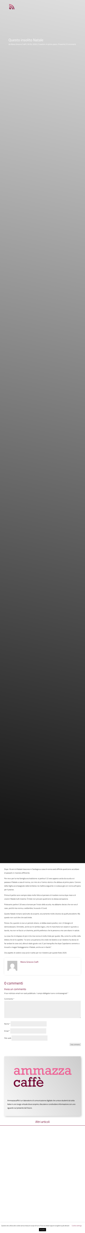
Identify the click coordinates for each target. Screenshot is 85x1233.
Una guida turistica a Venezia (20, 1176)
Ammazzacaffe (14, 1179)
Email (7, 1031)
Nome (7, 1023)
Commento (9, 998)
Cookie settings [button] (77, 1225)
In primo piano (51, 44)
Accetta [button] (42, 1230)
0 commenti (71, 44)
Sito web (7, 1038)
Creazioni (41, 44)
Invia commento (75, 1044)
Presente (61, 44)
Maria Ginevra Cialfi (18, 44)
